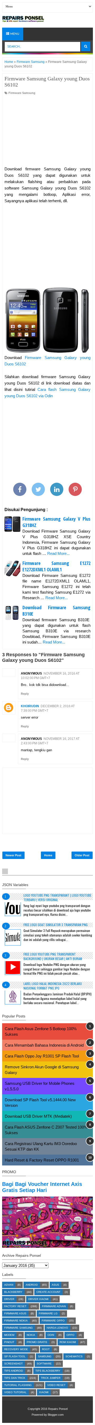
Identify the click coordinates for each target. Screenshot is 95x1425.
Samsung (44, 1356)
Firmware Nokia (16, 1320)
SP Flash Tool (15, 1356)
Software (44, 1363)
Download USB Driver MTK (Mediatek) (38, 1116)
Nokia (31, 1334)
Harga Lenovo (57, 1327)
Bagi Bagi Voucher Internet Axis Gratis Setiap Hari (42, 1187)
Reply (25, 693)
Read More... (58, 553)
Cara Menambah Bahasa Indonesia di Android (44, 1045)
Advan (8, 1284)
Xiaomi (44, 1392)
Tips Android (13, 1370)
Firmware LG (48, 1313)
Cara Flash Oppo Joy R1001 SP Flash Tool (42, 1056)
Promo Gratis (37, 1342)
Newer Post (13, 855)
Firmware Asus (15, 1313)
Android (32, 1284)
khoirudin (30, 706)
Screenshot (13, 1363)
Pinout (9, 1342)
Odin (51, 1334)
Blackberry (13, 1291)
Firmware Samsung (21, 92)
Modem (9, 1334)
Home (48, 855)
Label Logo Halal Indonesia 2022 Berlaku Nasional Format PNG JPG (52, 985)
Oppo (70, 1334)
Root (46, 1349)
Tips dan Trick (14, 1377)
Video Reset (56, 1385)
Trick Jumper (50, 1377)
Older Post (82, 855)
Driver (9, 1299)
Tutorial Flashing (18, 1385)
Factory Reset (15, 1306)
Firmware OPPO (53, 1320)
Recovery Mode (16, 1349)
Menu (14, 34)
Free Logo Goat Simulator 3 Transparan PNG (55, 924)
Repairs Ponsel (58, 1408)
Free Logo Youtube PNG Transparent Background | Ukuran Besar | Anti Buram (52, 956)
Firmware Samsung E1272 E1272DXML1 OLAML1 (56, 566)
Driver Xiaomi (38, 1299)
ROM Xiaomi (68, 1342)
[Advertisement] (47, 131)
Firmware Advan (54, 1306)
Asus (55, 1284)
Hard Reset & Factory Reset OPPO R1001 (42, 1160)
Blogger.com (56, 1414)
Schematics (74, 1356)
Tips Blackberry (47, 1370)
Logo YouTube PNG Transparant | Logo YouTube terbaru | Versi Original (57, 897)
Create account (48, 1291)
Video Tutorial (15, 1392)
